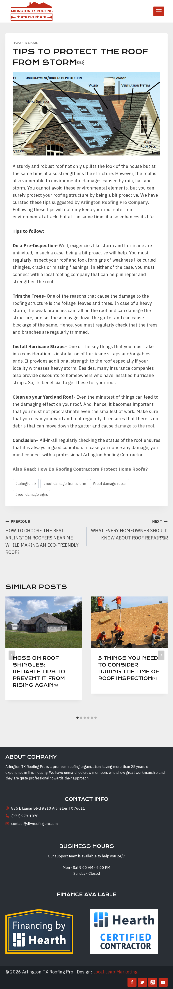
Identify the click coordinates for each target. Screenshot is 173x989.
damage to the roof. (135, 426)
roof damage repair (110, 483)
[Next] (161, 655)
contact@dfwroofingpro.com (34, 823)
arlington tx (25, 483)
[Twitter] (142, 982)
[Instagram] (152, 982)
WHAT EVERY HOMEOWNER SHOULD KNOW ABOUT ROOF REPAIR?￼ (129, 530)
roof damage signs (31, 494)
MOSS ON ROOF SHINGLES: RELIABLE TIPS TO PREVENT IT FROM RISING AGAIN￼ (39, 671)
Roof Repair (26, 42)
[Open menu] (158, 11)
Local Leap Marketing (115, 972)
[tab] (77, 718)
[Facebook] (132, 982)
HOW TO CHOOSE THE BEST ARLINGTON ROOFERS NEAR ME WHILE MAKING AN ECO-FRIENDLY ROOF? (42, 537)
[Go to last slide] (12, 655)
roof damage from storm (64, 483)
